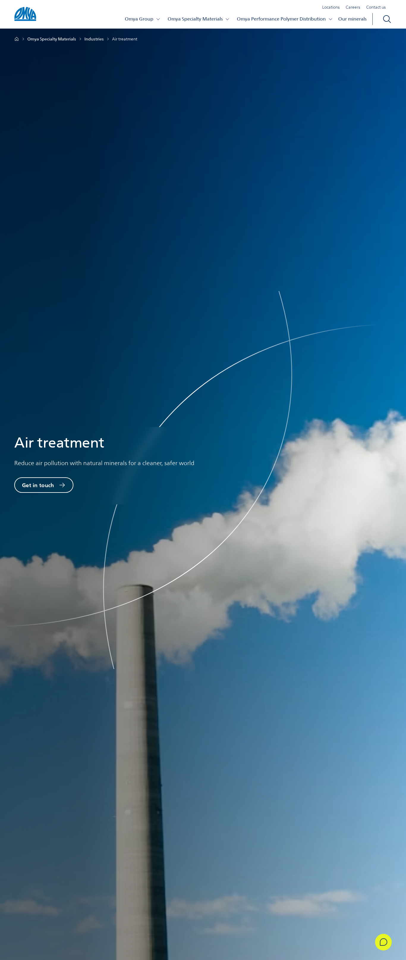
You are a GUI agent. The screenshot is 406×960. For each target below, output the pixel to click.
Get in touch (38, 485)
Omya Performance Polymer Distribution (281, 19)
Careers (353, 7)
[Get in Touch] (383, 942)
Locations (331, 7)
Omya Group (139, 19)
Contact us (376, 7)
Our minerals (352, 19)
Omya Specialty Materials (195, 19)
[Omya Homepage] (16, 39)
